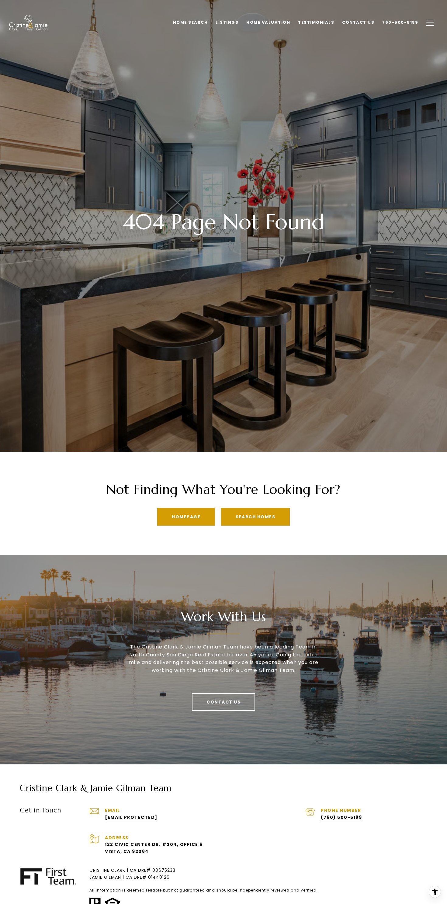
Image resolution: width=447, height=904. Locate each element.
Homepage (186, 517)
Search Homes (255, 517)
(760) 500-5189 (341, 817)
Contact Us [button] (223, 702)
